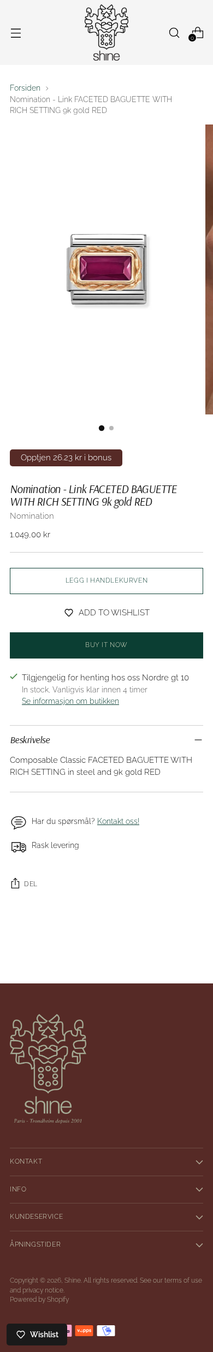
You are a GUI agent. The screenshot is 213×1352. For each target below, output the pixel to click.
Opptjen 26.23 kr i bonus (66, 457)
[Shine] (106, 32)
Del (31, 884)
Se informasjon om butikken (70, 701)
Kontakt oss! (118, 821)
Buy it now (106, 645)
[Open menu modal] (15, 32)
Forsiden (25, 88)
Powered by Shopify (39, 1299)
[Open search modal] (174, 32)
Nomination (32, 516)
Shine (72, 1280)
